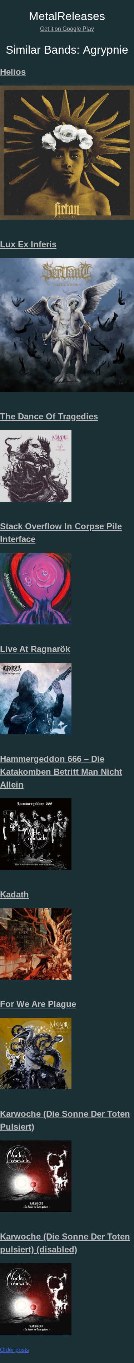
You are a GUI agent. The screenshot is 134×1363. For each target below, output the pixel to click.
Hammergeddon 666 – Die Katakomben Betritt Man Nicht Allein (61, 771)
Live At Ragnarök (35, 649)
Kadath (14, 894)
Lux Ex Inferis (28, 244)
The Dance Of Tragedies (49, 416)
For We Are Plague (38, 1004)
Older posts (14, 1350)
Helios (13, 72)
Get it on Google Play (67, 29)
